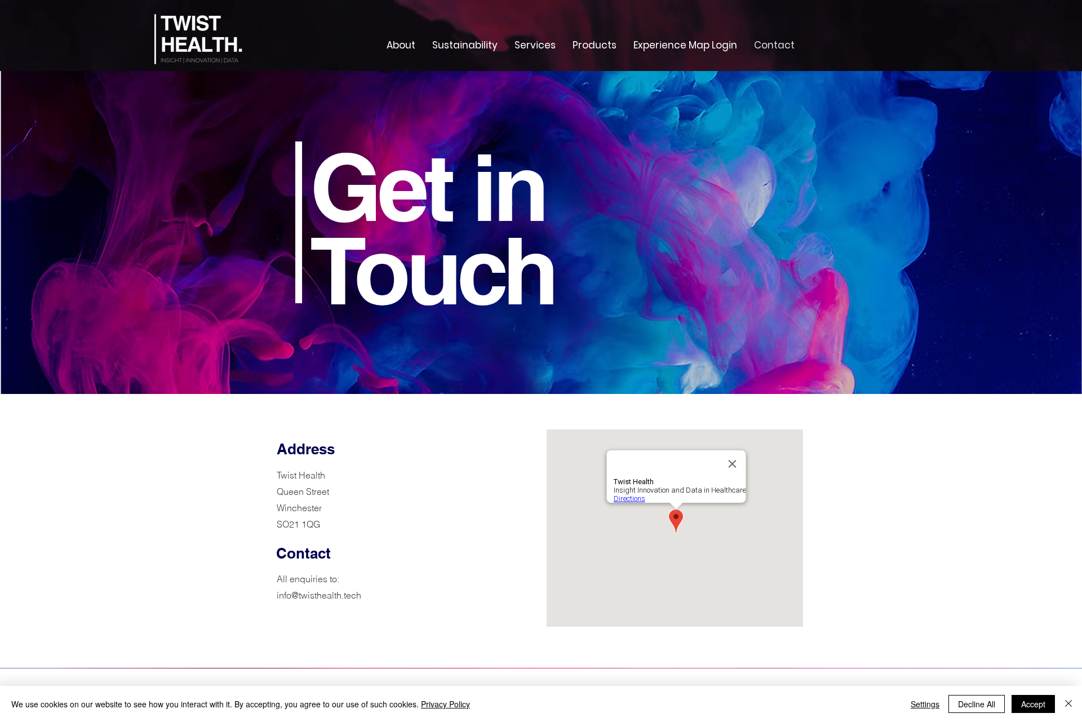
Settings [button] (925, 704)
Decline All (976, 704)
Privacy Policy (445, 704)
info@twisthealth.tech (319, 595)
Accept (1033, 704)
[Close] (1068, 704)
